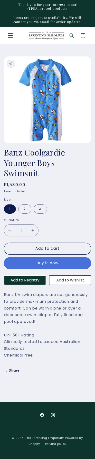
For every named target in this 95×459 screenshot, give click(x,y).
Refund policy (56, 444)
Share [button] (14, 370)
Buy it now (47, 263)
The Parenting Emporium (44, 438)
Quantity (11, 220)
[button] (10, 35)
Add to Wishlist (70, 280)
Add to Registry (24, 280)
